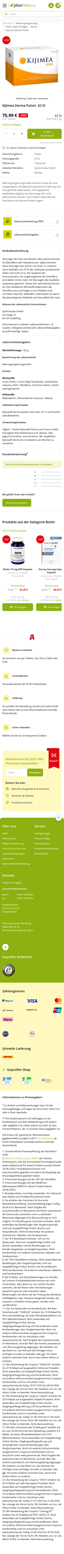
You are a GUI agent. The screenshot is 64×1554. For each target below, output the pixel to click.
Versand (25, 600)
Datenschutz (9, 838)
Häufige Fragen (42, 833)
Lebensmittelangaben (16, 342)
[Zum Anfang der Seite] (58, 818)
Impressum (8, 858)
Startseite (7, 23)
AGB (4, 833)
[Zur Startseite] (21, 5)
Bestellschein (41, 853)
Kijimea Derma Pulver (17, 30)
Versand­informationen (46, 848)
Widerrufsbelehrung (13, 843)
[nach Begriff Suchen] (5, 14)
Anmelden (35, 772)
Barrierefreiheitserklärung (16, 863)
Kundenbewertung (14, 454)
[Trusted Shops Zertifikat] (8, 970)
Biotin (34, 26)
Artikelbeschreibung (15, 251)
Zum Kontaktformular (14, 888)
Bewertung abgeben (16, 502)
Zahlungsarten (42, 843)
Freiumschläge (42, 838)
